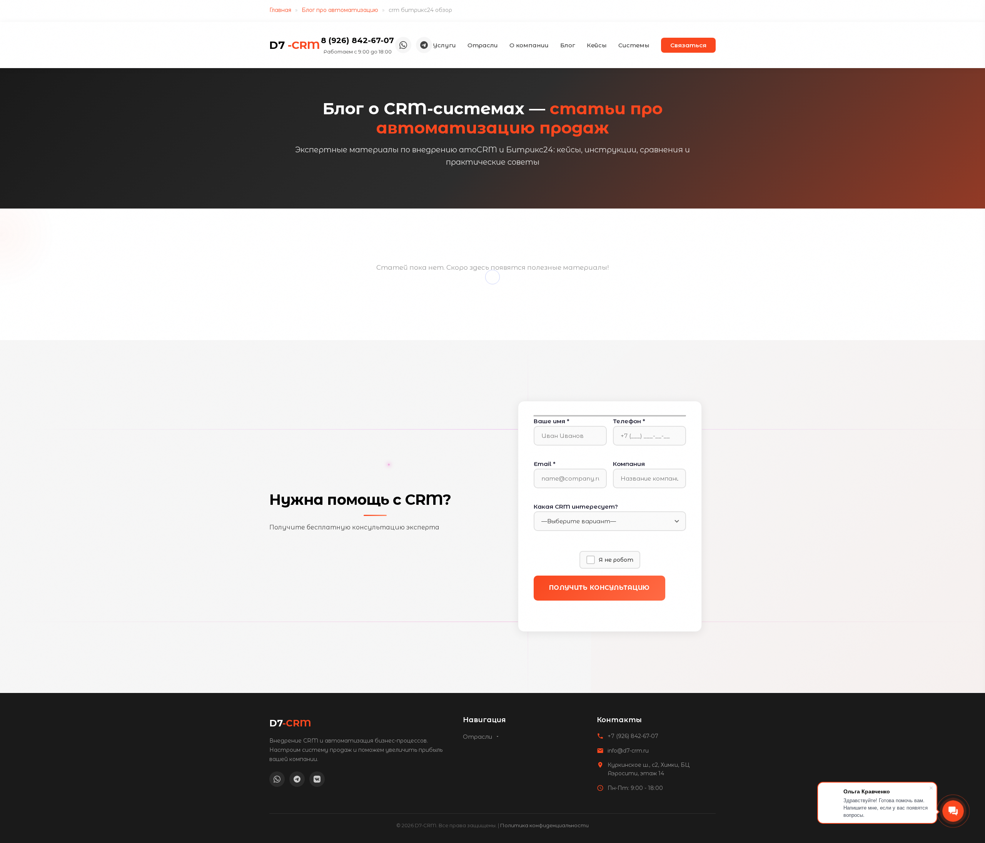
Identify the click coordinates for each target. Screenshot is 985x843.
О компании (529, 45)
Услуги (444, 45)
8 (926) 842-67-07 (357, 40)
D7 (294, 45)
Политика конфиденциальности (544, 825)
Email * (545, 463)
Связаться (688, 45)
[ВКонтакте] (317, 779)
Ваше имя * (551, 421)
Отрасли (482, 45)
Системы (633, 45)
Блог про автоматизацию (340, 10)
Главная (280, 10)
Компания (629, 463)
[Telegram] (424, 45)
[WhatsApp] (403, 45)
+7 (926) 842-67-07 (633, 736)
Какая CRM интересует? (576, 506)
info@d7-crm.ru (628, 750)
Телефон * (629, 421)
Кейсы (597, 45)
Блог (567, 45)
